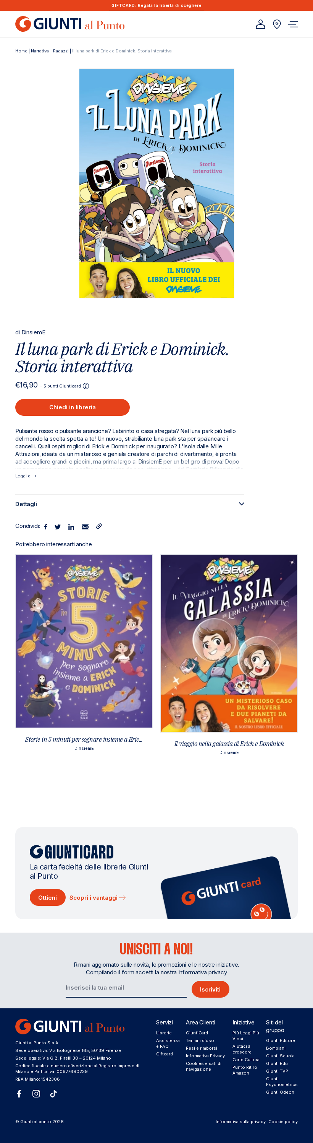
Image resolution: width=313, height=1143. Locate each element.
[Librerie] (277, 24)
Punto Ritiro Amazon (244, 1070)
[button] (293, 24)
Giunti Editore (280, 1040)
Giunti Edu (277, 1063)
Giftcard (164, 1054)
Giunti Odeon (280, 1092)
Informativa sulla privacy (241, 1121)
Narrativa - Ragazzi (50, 51)
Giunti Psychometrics (282, 1081)
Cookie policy (283, 1121)
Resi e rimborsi (201, 1048)
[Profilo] (260, 24)
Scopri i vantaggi (94, 897)
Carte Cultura (246, 1059)
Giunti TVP (277, 1071)
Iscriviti (210, 989)
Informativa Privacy (205, 1055)
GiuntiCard (197, 1033)
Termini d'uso (200, 1040)
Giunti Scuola (280, 1055)
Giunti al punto (35, 1121)
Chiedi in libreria (72, 407)
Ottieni (47, 897)
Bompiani (276, 1048)
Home (21, 51)
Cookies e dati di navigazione (203, 1066)
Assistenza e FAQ (168, 1043)
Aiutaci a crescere (242, 1049)
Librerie (164, 1033)
